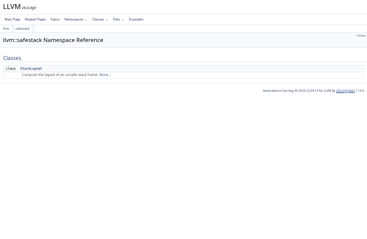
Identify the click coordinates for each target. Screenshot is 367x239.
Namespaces (73, 19)
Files (116, 19)
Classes (98, 19)
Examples (136, 19)
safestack (22, 28)
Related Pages (35, 19)
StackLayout (31, 68)
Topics (55, 19)
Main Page (12, 19)
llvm (6, 28)
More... (105, 74)
